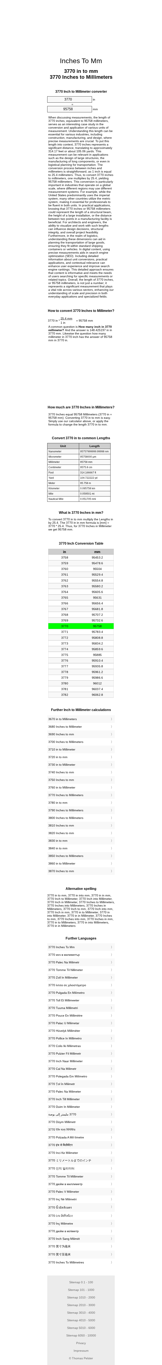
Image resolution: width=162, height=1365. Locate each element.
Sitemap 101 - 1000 (81, 1290)
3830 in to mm (58, 840)
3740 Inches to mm (61, 772)
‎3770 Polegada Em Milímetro (67, 1076)
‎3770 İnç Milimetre (60, 1223)
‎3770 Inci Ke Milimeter (63, 1152)
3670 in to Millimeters (62, 719)
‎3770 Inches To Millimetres (66, 1262)
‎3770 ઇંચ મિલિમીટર (60, 1215)
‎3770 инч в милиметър (64, 954)
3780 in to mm (58, 802)
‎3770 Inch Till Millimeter (64, 1099)
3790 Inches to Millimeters (65, 810)
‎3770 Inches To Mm (61, 947)
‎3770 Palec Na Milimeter (64, 1091)
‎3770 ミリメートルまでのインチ (69, 1160)
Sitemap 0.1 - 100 (81, 1282)
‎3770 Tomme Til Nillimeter (65, 970)
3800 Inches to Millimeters (65, 818)
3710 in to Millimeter (61, 749)
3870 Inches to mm (61, 871)
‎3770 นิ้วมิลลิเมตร (60, 1207)
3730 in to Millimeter (61, 764)
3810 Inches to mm (61, 825)
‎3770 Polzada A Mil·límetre (66, 1137)
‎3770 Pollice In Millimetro (65, 1038)
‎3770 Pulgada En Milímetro (66, 992)
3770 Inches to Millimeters (65, 795)
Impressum (81, 1350)
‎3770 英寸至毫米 (59, 1254)
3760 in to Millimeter (61, 787)
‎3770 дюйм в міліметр (63, 1231)
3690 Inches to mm (61, 734)
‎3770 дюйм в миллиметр (65, 1184)
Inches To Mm (81, 61)
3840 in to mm (58, 848)
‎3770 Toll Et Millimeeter (63, 1000)
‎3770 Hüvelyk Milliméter (64, 1030)
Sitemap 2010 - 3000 (81, 1305)
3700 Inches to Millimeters (65, 742)
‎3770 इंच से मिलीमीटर (60, 1145)
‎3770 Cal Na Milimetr (62, 1068)
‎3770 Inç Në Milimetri (62, 1199)
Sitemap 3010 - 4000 (81, 1312)
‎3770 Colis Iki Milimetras (64, 1046)
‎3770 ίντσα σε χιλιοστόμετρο (67, 985)
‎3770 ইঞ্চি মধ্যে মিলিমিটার (61, 1129)
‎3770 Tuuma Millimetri (63, 1008)
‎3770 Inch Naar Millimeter (65, 1061)
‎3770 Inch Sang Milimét (64, 1238)
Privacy (81, 1343)
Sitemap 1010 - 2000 (81, 1297)
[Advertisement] (26, 64)
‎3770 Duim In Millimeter (64, 1106)
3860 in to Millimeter (61, 863)
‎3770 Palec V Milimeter (63, 1191)
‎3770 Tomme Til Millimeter (65, 1176)
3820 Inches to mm (61, 833)
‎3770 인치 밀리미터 (61, 1168)
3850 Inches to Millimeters (65, 856)
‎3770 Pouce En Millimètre (65, 1015)
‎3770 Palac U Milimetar (63, 1023)
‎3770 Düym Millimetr (62, 1122)
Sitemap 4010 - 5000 (81, 1320)
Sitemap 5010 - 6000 (81, 1328)
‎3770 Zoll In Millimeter (63, 977)
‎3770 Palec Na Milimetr (63, 962)
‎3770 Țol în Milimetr (61, 1084)
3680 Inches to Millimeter (65, 726)
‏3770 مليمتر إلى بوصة (62, 1114)
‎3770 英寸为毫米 (59, 1246)
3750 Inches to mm (61, 780)
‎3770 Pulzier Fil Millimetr (64, 1053)
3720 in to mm (58, 757)
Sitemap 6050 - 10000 (81, 1335)
